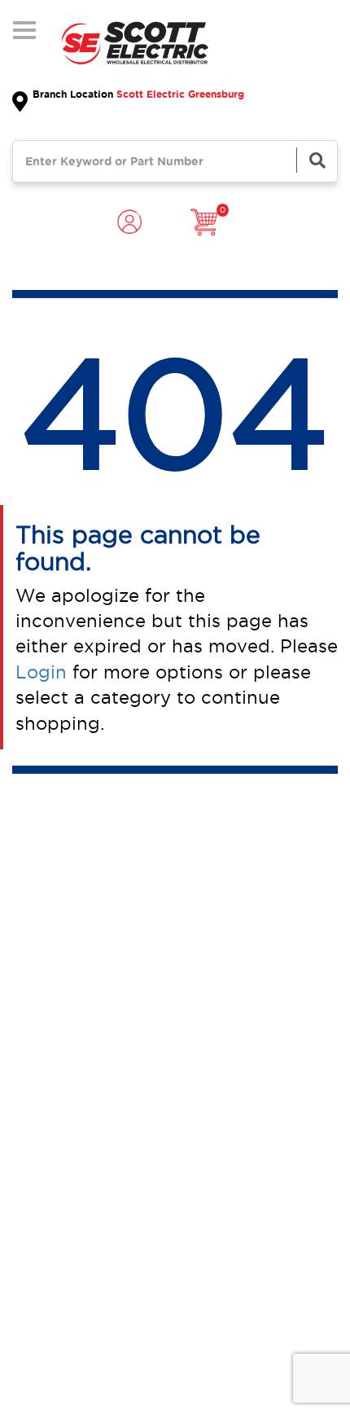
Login (41, 672)
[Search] (316, 160)
